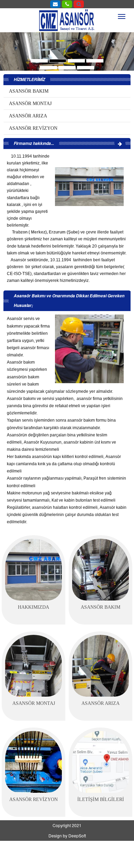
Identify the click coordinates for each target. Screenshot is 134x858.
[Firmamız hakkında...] (119, 143)
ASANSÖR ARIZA (28, 115)
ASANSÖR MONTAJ (30, 103)
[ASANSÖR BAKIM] (100, 569)
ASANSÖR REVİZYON (33, 128)
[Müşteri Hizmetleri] (67, 3)
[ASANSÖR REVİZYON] (33, 762)
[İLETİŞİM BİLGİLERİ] (100, 762)
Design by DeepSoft (67, 835)
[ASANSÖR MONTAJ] (33, 666)
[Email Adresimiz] (55, 3)
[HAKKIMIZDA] (33, 569)
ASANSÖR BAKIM (28, 91)
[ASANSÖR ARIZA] (100, 666)
